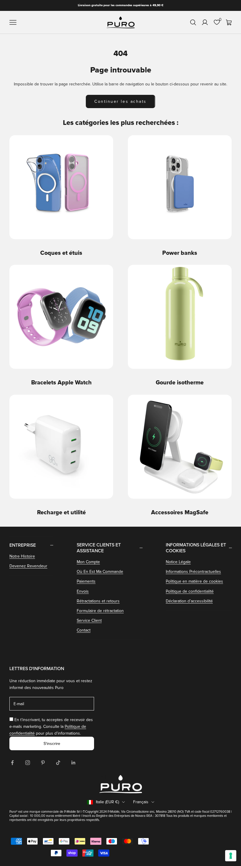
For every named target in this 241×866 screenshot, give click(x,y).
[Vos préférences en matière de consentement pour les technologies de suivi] (230, 855)
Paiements (86, 581)
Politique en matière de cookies (194, 581)
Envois (83, 591)
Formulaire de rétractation (100, 610)
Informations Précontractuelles (193, 571)
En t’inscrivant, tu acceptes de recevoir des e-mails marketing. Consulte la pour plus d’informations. (51, 726)
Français (140, 801)
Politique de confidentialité (190, 591)
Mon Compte (88, 561)
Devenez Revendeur (28, 565)
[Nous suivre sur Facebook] (12, 763)
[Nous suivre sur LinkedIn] (73, 763)
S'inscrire (51, 743)
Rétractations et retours (98, 601)
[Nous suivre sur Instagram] (28, 763)
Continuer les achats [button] (120, 101)
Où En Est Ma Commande (100, 571)
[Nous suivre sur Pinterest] (43, 763)
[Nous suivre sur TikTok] (58, 763)
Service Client (89, 620)
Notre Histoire (22, 556)
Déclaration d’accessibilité (189, 601)
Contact (84, 630)
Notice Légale (178, 561)
